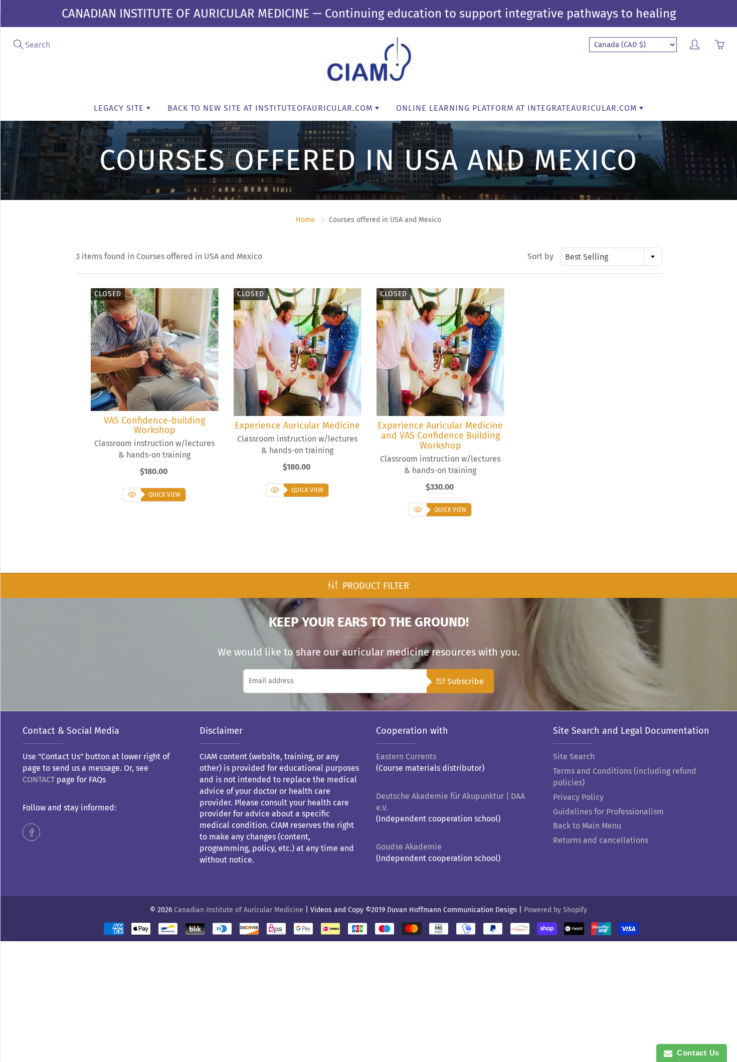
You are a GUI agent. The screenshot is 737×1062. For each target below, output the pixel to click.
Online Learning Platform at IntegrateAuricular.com (517, 108)
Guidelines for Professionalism (608, 811)
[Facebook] (31, 832)
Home (305, 220)
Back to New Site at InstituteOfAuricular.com (271, 108)
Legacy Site (120, 108)
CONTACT (39, 779)
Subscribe (465, 681)
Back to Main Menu (587, 825)
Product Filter (375, 585)
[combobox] (611, 257)
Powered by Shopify (555, 910)
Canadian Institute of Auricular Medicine (238, 910)
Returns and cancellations (600, 840)
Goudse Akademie (409, 847)
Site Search (574, 756)
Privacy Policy (578, 797)
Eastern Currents (406, 756)
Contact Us (695, 1052)
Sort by (540, 256)
